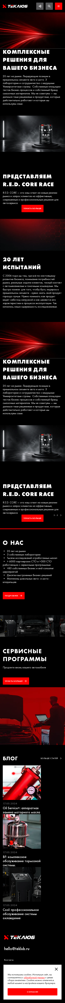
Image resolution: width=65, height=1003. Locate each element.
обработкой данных (34, 977)
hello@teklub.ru (16, 948)
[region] (32, 270)
